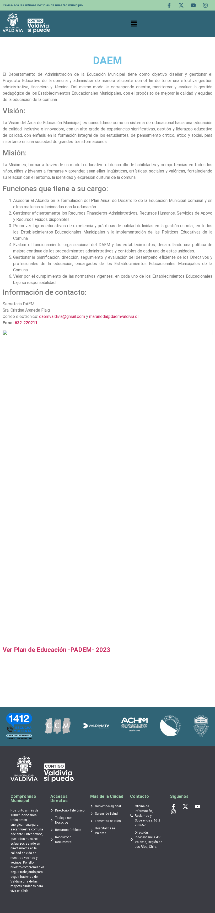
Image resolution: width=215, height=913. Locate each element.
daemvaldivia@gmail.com (62, 316)
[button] (134, 23)
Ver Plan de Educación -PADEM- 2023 (56, 649)
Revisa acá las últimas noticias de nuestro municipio (43, 5)
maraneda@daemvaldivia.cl (113, 316)
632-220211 (26, 322)
